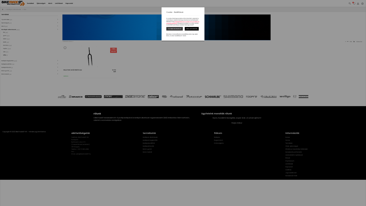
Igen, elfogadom (191, 29)
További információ (174, 29)
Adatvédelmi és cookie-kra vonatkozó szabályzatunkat (182, 22)
